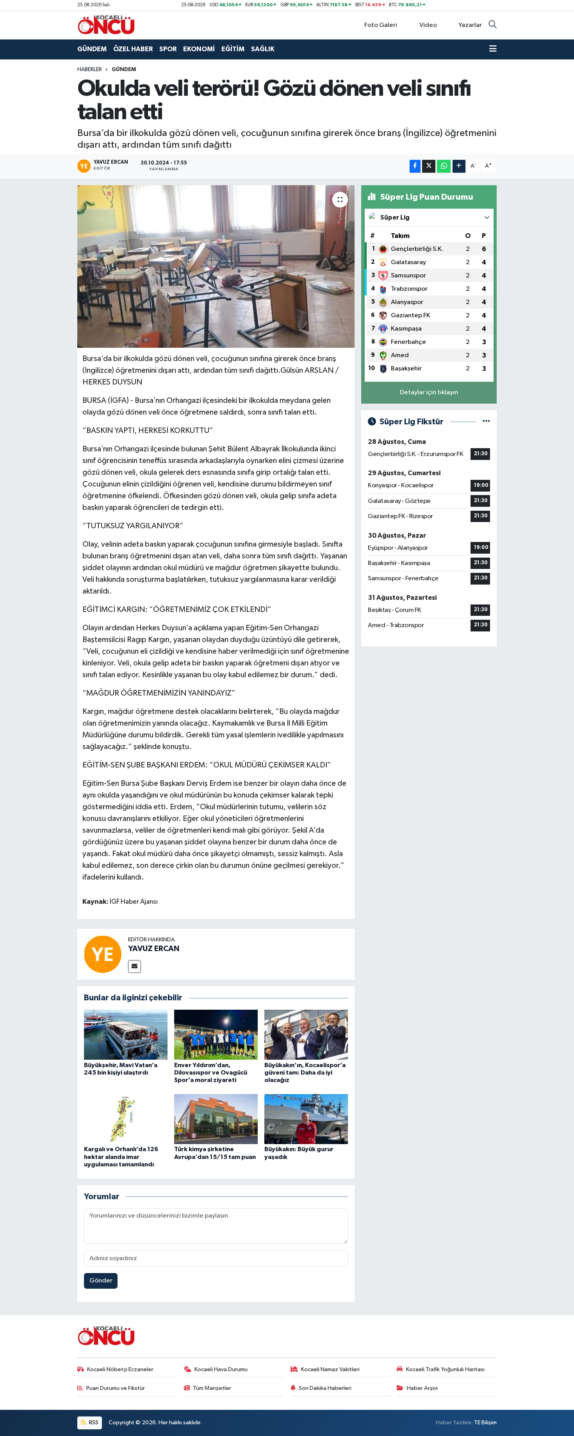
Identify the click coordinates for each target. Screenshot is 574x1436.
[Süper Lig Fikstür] (486, 421)
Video (428, 25)
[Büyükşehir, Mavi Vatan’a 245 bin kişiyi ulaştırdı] (126, 1034)
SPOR (167, 49)
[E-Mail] (134, 966)
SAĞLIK (263, 49)
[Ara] (492, 25)
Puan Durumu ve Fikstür (115, 1388)
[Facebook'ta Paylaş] (415, 166)
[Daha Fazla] (459, 166)
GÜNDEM (92, 49)
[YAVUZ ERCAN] (102, 954)
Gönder (100, 1280)
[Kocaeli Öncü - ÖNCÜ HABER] (106, 24)
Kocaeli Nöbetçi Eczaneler (120, 1369)
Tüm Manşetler (212, 1388)
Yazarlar (470, 25)
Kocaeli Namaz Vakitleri (330, 1369)
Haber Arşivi (422, 1388)
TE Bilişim (485, 1422)
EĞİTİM (232, 49)
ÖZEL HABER (133, 49)
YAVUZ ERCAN (153, 949)
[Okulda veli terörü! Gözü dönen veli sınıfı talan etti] (216, 266)
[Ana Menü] (493, 49)
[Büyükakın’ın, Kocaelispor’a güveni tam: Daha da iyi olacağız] (306, 1034)
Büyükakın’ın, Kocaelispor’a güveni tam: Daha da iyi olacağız (305, 1072)
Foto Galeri (380, 25)
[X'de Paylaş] (428, 166)
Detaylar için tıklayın (429, 392)
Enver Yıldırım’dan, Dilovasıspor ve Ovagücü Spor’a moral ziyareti (210, 1072)
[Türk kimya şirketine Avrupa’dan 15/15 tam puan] (216, 1119)
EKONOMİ (199, 49)
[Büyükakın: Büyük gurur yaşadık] (306, 1119)
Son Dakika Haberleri (325, 1388)
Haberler (89, 69)
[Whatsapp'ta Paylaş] (444, 166)
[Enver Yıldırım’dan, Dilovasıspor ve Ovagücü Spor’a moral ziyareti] (216, 1034)
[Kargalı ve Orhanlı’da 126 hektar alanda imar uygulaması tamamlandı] (126, 1119)
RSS (93, 1422)
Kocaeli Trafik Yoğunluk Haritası (445, 1369)
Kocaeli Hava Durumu (221, 1369)
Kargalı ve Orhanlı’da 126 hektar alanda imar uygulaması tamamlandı (121, 1156)
